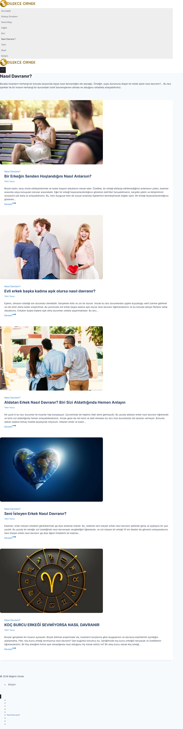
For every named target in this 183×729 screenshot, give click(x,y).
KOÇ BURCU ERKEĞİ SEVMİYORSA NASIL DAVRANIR (51, 625)
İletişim (4, 56)
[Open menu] (3, 70)
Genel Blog (6, 22)
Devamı (10, 204)
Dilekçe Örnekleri (9, 16)
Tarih (3, 44)
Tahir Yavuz (9, 181)
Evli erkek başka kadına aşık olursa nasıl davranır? (50, 291)
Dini (3, 33)
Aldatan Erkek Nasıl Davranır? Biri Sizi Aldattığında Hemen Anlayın (64, 402)
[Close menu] (0, 696)
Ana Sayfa (6, 11)
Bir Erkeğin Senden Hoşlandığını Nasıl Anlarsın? (48, 176)
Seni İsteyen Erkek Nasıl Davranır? (35, 513)
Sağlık (4, 28)
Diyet (3, 50)
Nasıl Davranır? (8, 39)
